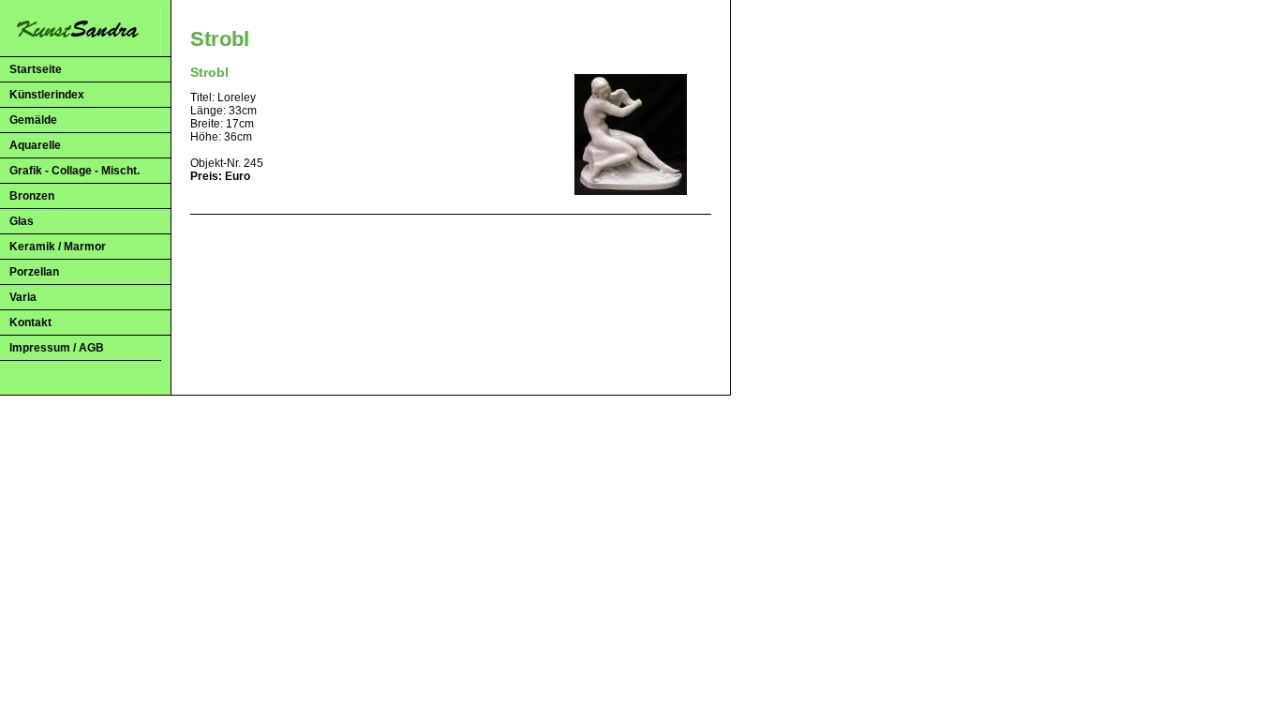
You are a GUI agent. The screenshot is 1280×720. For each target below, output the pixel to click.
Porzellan (34, 271)
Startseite (35, 69)
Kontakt (30, 322)
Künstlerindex (46, 94)
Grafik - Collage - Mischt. (74, 170)
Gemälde (33, 120)
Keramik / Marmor (57, 246)
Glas (21, 221)
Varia (23, 297)
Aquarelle (35, 145)
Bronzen (31, 195)
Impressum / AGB (56, 347)
